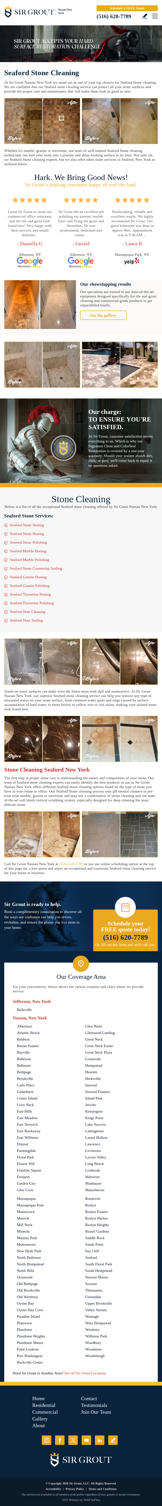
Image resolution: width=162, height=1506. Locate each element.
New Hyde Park (29, 1251)
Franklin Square (29, 1170)
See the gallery (103, 315)
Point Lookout (28, 1349)
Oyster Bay (25, 1303)
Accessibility (53, 1489)
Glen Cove (25, 1190)
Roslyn (90, 1205)
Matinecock (26, 1212)
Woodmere (93, 1349)
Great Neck (94, 1039)
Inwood (91, 1085)
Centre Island (27, 1098)
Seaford (91, 1257)
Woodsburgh (95, 1356)
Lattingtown (94, 1131)
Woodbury (93, 1343)
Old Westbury (27, 1297)
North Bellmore (29, 1257)
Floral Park (25, 1157)
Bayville (23, 1052)
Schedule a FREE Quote (127, 8)
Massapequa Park (30, 1205)
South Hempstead (98, 1271)
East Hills (24, 1111)
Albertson (24, 1026)
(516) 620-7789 (114, 16)
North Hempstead (30, 1264)
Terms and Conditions (102, 1489)
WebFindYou (92, 1500)
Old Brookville (28, 1290)
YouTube (86, 1440)
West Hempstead (98, 1323)
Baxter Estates (28, 1046)
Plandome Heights (31, 1336)
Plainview (24, 1323)
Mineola (23, 1231)
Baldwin (23, 1039)
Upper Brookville (98, 1303)
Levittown (93, 1151)
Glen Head (93, 1026)
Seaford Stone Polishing (28, 542)
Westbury (92, 1329)
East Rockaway (28, 1131)
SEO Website (70, 1500)
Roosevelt (92, 1198)
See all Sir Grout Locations (85, 1373)
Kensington (94, 1111)
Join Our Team (96, 1412)
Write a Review (144, 16)
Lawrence (92, 1144)
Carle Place (25, 1085)
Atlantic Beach (28, 1033)
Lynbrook (92, 1170)
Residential (43, 1405)
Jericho (90, 1105)
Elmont (22, 1144)
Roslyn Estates (96, 1212)
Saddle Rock (95, 1238)
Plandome (24, 1329)
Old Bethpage (27, 1284)
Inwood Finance (97, 1092)
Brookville (25, 1078)
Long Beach (94, 1164)
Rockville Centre (30, 1362)
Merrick (23, 1218)
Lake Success (95, 1124)
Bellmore (24, 1065)
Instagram (46, 1440)
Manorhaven (94, 1190)
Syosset (91, 1284)
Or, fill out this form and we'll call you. (125, 945)
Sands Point (94, 1244)
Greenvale (93, 1059)
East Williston (27, 1137)
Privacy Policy (75, 1489)
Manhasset (93, 1183)
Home (38, 1398)
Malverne (92, 1177)
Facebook (60, 1440)
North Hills (25, 1271)
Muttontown (26, 1244)
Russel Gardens (97, 1231)
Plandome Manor (30, 1343)
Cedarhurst (25, 1092)
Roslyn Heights (97, 1225)
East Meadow (27, 1118)
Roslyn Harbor (96, 1218)
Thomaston (93, 1290)
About (38, 1425)
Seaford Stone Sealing (27, 525)
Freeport (23, 1177)
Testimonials (94, 1405)
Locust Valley (95, 1157)
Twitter (73, 1440)
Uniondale (93, 1297)
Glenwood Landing (100, 1033)
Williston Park (96, 1336)
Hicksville (93, 1078)
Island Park (94, 1098)
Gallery (40, 1418)
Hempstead (93, 1065)
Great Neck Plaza (98, 1052)
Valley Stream (96, 1310)
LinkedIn (99, 1440)
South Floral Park (98, 1264)
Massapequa (26, 1198)
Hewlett (91, 1072)
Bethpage (24, 1072)
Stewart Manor (96, 1277)
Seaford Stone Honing (27, 534)
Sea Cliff (92, 1251)
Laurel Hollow (96, 1137)
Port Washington (29, 1356)
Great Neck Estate (99, 1046)
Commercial (45, 1412)
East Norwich (27, 1124)
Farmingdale (26, 1151)
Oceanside (25, 1277)
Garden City (26, 1183)
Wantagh (92, 1316)
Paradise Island (28, 1316)
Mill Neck (24, 1225)
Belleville (24, 1010)
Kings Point (94, 1118)
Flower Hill (26, 1164)
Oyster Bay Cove (30, 1310)
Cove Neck (25, 1105)
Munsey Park (27, 1238)
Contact (89, 1398)
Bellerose (24, 1059)
